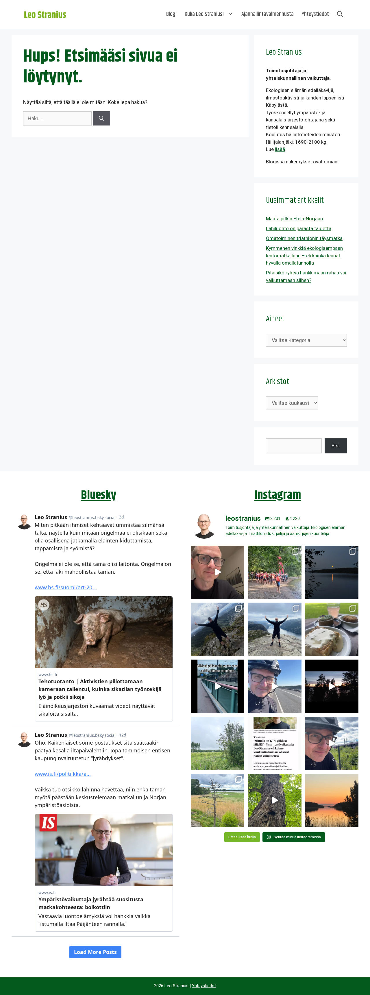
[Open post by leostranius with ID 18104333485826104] (274, 800)
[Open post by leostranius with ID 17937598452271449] (274, 743)
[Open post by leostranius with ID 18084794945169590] (331, 686)
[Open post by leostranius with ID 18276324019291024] (331, 572)
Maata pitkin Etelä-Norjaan (294, 218)
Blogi (171, 14)
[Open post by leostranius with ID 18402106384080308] (274, 686)
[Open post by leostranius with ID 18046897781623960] (331, 743)
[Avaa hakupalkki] (340, 14)
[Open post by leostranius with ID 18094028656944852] (331, 800)
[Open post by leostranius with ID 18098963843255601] (331, 629)
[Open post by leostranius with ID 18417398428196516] (274, 629)
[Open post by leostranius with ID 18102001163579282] (274, 572)
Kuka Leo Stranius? (205, 14)
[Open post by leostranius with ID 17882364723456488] (217, 743)
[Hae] (101, 118)
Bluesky (98, 495)
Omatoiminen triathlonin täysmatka (304, 238)
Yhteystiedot (315, 14)
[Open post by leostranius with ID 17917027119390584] (217, 800)
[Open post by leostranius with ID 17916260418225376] (217, 629)
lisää (280, 149)
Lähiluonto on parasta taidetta (298, 228)
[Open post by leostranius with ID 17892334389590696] (217, 686)
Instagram (277, 495)
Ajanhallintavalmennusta (267, 14)
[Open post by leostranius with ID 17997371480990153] (217, 572)
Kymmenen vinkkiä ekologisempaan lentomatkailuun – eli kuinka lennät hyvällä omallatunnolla (304, 255)
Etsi (336, 445)
